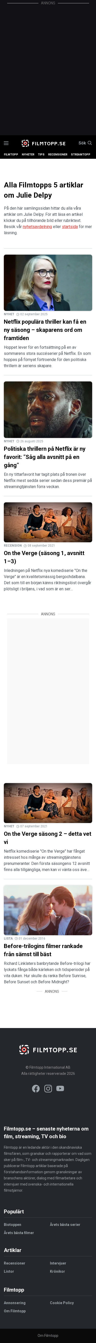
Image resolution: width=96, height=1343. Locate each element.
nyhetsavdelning (37, 226)
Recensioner (57, 154)
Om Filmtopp (15, 1311)
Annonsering (15, 1303)
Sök (82, 143)
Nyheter (28, 154)
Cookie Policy (62, 1303)
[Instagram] (48, 1089)
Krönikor (57, 1271)
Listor (9, 1271)
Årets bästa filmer (19, 1233)
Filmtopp (11, 154)
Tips (41, 154)
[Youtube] (60, 1089)
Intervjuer (58, 1263)
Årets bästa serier (65, 1225)
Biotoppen (12, 1225)
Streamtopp (80, 154)
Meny (6, 143)
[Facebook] (36, 1089)
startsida (70, 226)
